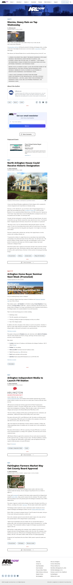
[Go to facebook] (6, 576)
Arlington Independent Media (13, 398)
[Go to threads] (15, 576)
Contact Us (38, 563)
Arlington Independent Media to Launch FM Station (25, 379)
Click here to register (11, 331)
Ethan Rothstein (13, 168)
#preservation (28, 255)
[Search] (70, 2)
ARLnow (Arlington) (55, 561)
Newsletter (33, 2)
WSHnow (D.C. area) (55, 576)
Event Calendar (39, 567)
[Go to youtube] (12, 576)
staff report (25, 504)
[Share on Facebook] (37, 102)
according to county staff (30, 210)
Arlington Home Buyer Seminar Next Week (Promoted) (24, 275)
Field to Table (14, 497)
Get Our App (65, 2)
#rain (9, 102)
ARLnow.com (12, 28)
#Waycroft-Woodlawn (39, 255)
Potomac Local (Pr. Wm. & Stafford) (59, 572)
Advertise (19, 2)
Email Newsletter (40, 565)
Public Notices (47, 2)
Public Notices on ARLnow (42, 572)
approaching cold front (13, 47)
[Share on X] (40, 102)
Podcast (40, 2)
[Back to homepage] (5, 2)
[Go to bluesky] (18, 576)
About (11, 2)
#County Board (11, 255)
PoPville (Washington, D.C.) (57, 570)
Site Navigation (39, 576)
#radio (26, 448)
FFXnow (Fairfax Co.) (55, 565)
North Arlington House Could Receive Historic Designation (23, 164)
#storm (15, 102)
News (8, 159)
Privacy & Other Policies (41, 570)
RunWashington (54, 574)
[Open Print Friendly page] (46, 102)
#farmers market (30, 543)
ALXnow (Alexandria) (55, 563)
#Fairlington (21, 543)
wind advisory (38, 48)
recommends (15, 495)
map (15, 345)
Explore (26, 2)
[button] (43, 200)
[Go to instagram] (9, 576)
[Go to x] (3, 576)
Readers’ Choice (39, 574)
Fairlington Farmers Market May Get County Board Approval (25, 467)
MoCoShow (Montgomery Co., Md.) (58, 567)
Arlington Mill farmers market (38, 509)
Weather (9, 19)
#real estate (11, 363)
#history (20, 255)
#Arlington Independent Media (15, 448)
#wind (21, 102)
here (19, 352)
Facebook (14, 444)
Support (56, 2)
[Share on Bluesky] (43, 102)
